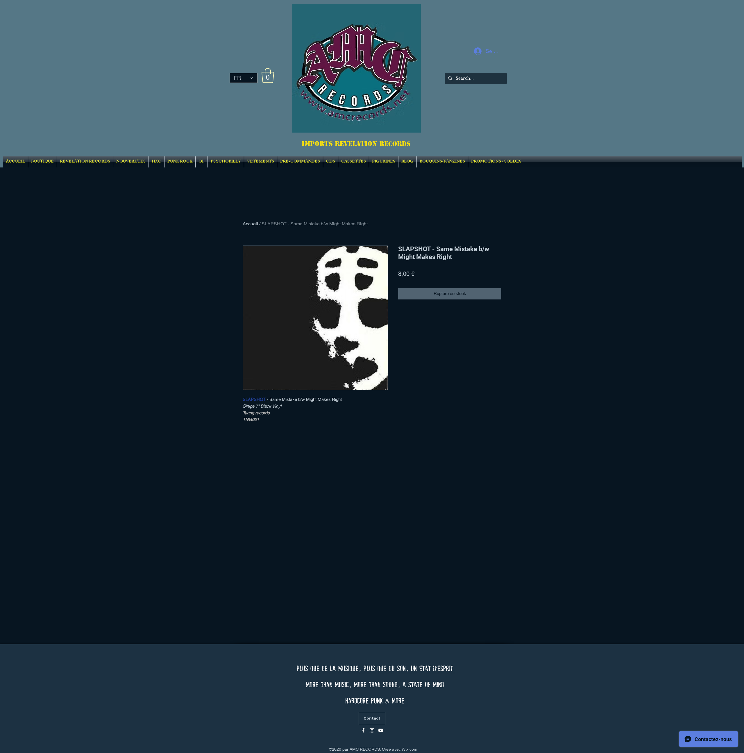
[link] (268, 75)
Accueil (250, 223)
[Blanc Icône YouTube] (381, 730)
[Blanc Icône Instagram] (372, 730)
